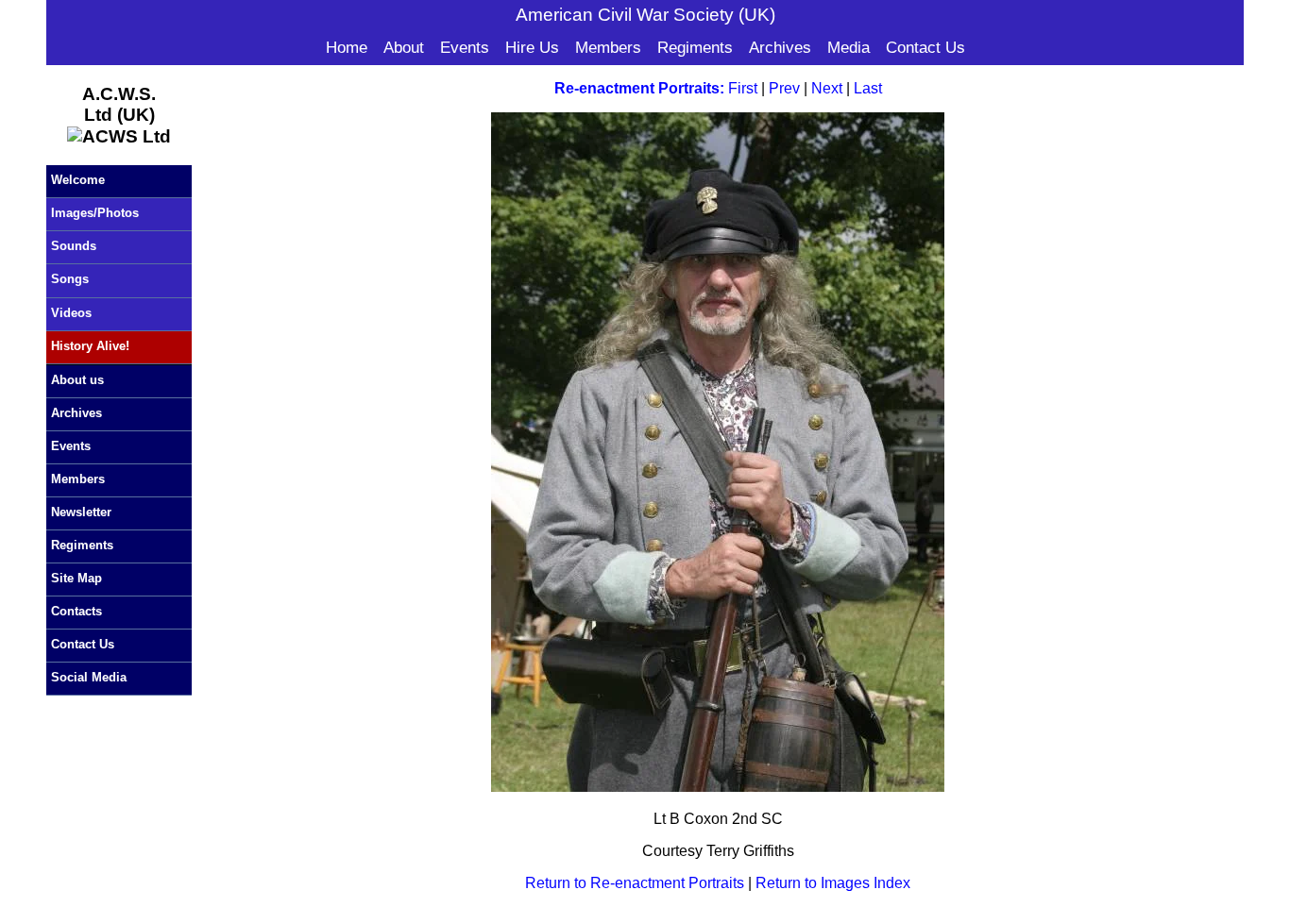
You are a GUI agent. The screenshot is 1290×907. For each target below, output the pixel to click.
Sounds (73, 246)
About (403, 48)
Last (868, 88)
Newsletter (81, 512)
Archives (780, 48)
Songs (70, 279)
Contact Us (925, 48)
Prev (784, 88)
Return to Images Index (832, 883)
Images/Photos (95, 213)
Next (826, 88)
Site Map (76, 578)
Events (464, 48)
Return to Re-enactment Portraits (634, 883)
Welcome (78, 180)
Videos (71, 313)
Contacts (76, 611)
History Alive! (90, 346)
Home (346, 48)
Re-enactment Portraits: (639, 88)
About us (77, 380)
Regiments (695, 48)
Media (848, 48)
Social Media (89, 677)
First (742, 88)
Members (608, 48)
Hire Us (532, 48)
